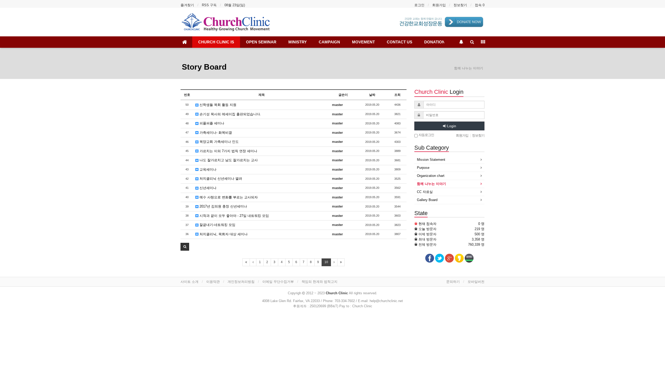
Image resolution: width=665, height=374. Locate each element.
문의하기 (453, 282)
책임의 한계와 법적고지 (319, 282)
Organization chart (430, 176)
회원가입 (439, 5)
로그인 (419, 5)
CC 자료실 (425, 192)
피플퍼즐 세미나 (211, 123)
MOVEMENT (363, 42)
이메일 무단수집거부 (278, 282)
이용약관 (213, 282)
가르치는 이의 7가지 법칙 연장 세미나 (227, 151)
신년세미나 (207, 188)
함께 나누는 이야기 (431, 184)
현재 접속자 (427, 224)
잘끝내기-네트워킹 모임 (216, 225)
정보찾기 (460, 5)
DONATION (434, 42)
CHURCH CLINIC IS (216, 42)
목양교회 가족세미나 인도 (218, 142)
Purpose (423, 168)
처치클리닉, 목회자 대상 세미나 (223, 234)
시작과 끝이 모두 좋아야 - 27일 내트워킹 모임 (233, 216)
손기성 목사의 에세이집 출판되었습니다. (229, 114)
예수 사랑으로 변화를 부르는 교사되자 (228, 197)
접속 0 (479, 5)
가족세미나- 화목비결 (215, 133)
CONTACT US (399, 42)
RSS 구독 (209, 5)
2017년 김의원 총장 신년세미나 (222, 206)
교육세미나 (207, 169)
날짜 (372, 95)
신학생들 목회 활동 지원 (217, 105)
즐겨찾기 (187, 5)
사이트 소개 (189, 282)
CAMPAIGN (329, 42)
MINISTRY (297, 42)
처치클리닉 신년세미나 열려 (220, 179)
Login (451, 126)
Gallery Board (427, 200)
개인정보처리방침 (241, 282)
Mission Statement (431, 160)
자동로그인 (426, 135)
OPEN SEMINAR (261, 42)
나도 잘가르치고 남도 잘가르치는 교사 (228, 160)
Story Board (204, 67)
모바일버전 (476, 282)
